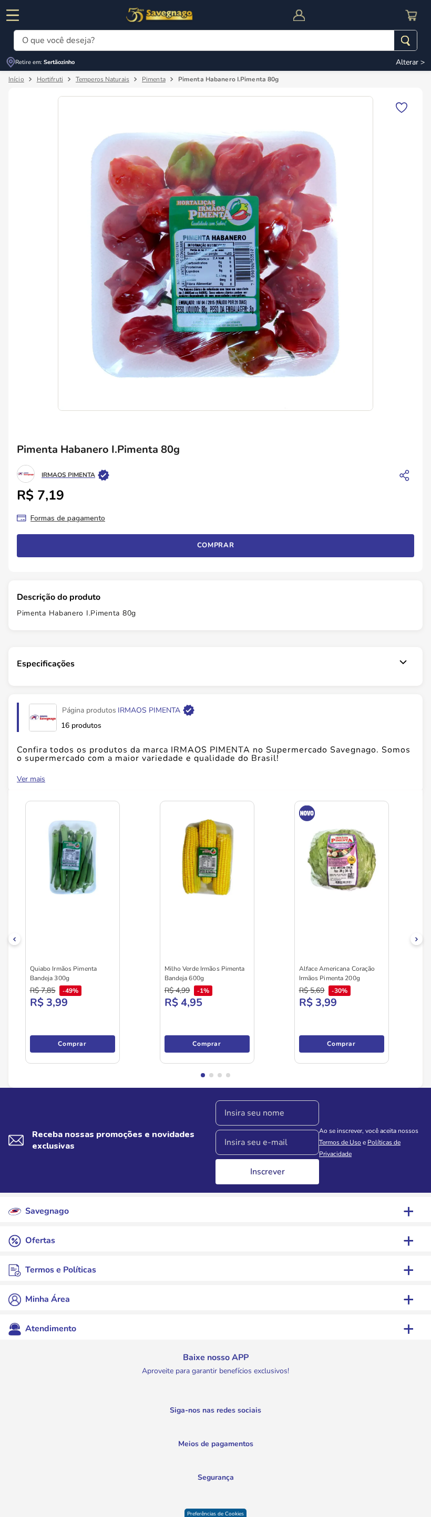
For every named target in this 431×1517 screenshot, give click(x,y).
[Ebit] (189, 1502)
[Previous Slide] (14, 940)
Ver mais (31, 780)
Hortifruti (50, 80)
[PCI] (215, 1501)
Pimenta (154, 80)
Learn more (44, 1445)
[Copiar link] (404, 476)
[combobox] (215, 40)
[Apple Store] (270, 1413)
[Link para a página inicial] (16, 80)
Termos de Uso (340, 1143)
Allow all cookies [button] (92, 1467)
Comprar (215, 546)
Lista (401, 107)
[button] (53, 1488)
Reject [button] (37, 1467)
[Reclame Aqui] (242, 1502)
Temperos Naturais (102, 80)
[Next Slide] (417, 940)
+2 (40, 1045)
